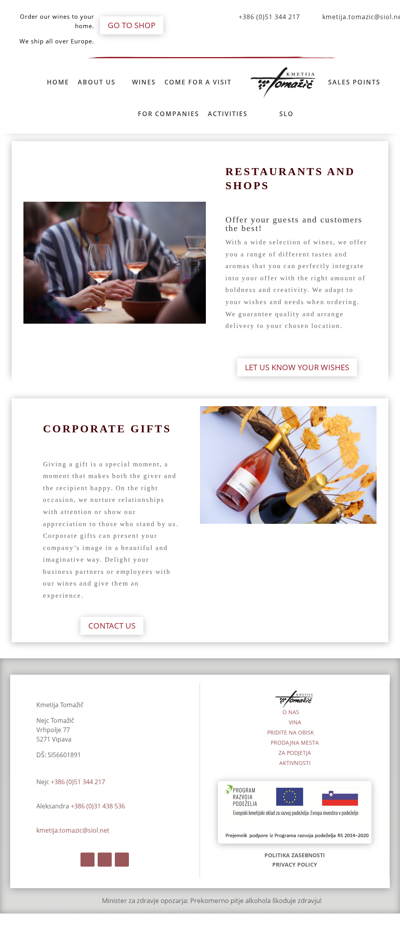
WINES (144, 82)
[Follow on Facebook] (87, 860)
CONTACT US (112, 625)
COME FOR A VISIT (198, 82)
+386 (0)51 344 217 (269, 17)
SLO (286, 113)
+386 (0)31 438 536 (98, 806)
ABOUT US (97, 82)
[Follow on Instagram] (105, 860)
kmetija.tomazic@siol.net (72, 830)
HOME (58, 82)
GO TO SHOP (131, 25)
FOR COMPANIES (168, 113)
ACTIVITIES (228, 113)
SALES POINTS (354, 82)
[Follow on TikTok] (122, 860)
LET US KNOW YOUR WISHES (297, 367)
